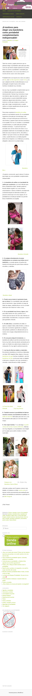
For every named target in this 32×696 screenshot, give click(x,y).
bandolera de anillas (21, 112)
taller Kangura (7, 496)
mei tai (25, 79)
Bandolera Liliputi (7, 295)
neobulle (7, 518)
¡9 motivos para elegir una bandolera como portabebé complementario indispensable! (12, 32)
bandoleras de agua (7, 356)
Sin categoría (24, 512)
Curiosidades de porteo (8, 593)
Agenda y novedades (7, 590)
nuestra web (22, 490)
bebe (16, 515)
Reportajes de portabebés (8, 604)
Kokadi (19, 406)
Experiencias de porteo (8, 597)
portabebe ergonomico (15, 518)
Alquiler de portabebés (14, 10)
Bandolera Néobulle (23, 254)
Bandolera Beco (16, 514)
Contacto (19, 16)
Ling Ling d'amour (19, 517)
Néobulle (4, 408)
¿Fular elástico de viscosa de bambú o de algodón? (15, 584)
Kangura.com (8, 482)
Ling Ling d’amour (18, 408)
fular (5, 79)
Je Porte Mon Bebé (7, 406)
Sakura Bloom (13, 520)
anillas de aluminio (7, 416)
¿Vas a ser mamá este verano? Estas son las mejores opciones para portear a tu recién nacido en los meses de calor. (16, 554)
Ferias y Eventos (6, 600)
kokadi (8, 517)
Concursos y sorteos (7, 592)
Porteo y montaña (6, 582)
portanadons (24, 518)
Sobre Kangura (20, 13)
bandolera (10, 514)
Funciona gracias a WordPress (16, 692)
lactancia (13, 517)
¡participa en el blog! (8, 16)
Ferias (4, 599)
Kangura (4, 517)
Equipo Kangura (6, 595)
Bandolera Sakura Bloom (11, 484)
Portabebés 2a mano (8, 13)
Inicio (4, 10)
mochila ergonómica (14, 79)
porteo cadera (5, 520)
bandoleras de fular (7, 358)
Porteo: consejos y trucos (15, 512)
